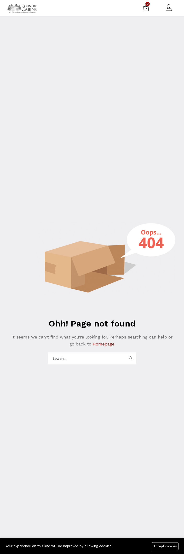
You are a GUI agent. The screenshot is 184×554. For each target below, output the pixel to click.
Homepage (103, 343)
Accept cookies (165, 546)
